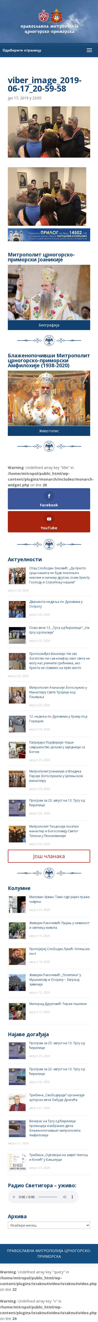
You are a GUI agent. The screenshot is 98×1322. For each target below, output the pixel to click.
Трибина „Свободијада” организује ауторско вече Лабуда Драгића (57, 1097)
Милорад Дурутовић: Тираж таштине (58, 1004)
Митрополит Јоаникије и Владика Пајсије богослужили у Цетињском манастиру (56, 776)
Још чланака (49, 856)
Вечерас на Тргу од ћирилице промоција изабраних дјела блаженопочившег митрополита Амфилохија (54, 1128)
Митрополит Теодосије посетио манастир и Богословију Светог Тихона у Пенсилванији (54, 831)
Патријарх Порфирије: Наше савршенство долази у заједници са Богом (57, 747)
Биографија (49, 325)
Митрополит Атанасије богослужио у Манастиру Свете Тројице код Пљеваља (58, 692)
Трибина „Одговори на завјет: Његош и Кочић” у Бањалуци (58, 1157)
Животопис (49, 430)
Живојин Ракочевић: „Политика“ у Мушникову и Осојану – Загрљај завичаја (55, 979)
